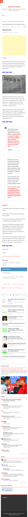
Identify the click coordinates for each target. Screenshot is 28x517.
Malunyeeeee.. (7, 273)
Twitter (18, 262)
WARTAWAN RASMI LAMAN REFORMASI (12, 399)
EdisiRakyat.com (7, 439)
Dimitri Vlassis (8, 276)
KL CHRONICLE (6, 479)
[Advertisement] (14, 45)
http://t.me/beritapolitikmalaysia (16, 21)
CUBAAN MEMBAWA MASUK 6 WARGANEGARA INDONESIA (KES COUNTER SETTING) (12, 445)
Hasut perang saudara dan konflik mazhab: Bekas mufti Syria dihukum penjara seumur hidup (13, 406)
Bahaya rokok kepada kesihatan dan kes (11, 440)
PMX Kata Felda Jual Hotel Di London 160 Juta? (12, 417)
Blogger (5, 421)
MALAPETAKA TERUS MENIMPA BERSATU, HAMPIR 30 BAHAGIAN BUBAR (13, 434)
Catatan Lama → (22, 284)
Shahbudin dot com (7, 432)
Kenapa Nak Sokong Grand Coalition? (12, 369)
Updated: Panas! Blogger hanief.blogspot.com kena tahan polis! (15, 330)
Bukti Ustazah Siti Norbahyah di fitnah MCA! (12, 306)
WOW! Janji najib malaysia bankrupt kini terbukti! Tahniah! (16, 350)
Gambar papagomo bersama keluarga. (17, 343)
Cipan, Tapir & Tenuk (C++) (9, 416)
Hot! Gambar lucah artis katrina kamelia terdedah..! (15, 317)
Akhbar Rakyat (6, 426)
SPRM (17, 276)
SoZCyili (5, 444)
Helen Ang (5, 465)
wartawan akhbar (12, 278)
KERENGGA (5, 404)
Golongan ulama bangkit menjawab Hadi (11, 412)
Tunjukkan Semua (23, 453)
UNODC (21, 276)
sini (8, 103)
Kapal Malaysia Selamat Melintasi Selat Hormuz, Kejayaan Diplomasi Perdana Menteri (12, 428)
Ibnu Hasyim (6, 450)
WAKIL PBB (5, 278)
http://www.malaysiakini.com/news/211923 (11, 256)
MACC (13, 276)
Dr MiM (4, 460)
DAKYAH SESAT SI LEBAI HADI (9, 400)
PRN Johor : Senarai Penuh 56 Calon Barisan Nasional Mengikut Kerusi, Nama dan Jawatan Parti (13, 461)
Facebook (11, 262)
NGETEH (5, 422)
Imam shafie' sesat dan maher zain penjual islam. (13, 356)
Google (5, 262)
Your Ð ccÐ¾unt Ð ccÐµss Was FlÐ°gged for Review (13, 470)
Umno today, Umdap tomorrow (9, 466)
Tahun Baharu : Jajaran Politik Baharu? (10, 480)
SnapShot (5, 473)
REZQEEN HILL (6, 469)
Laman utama (15, 284)
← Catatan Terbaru (6, 284)
